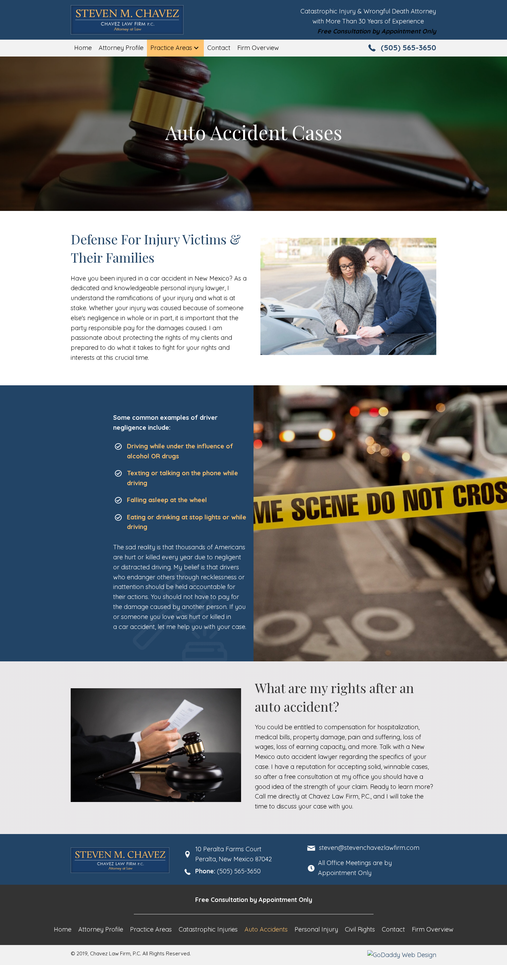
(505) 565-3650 (408, 47)
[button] (196, 48)
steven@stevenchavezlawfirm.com (369, 848)
